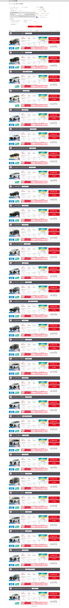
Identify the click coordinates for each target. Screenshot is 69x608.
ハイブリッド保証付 (40, 46)
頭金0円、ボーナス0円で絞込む (29, 14)
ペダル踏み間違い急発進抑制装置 (15, 21)
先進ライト (35, 21)
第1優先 (20, 30)
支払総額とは (58, 30)
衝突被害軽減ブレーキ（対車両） (28, 20)
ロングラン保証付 (32, 46)
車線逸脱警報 (25, 21)
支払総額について (11, 10)
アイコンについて (52, 30)
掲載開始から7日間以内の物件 (45, 13)
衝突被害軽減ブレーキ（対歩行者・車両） (16, 20)
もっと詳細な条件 (12, 24)
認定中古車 (38, 7)
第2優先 (28, 30)
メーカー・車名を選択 (24, 7)
